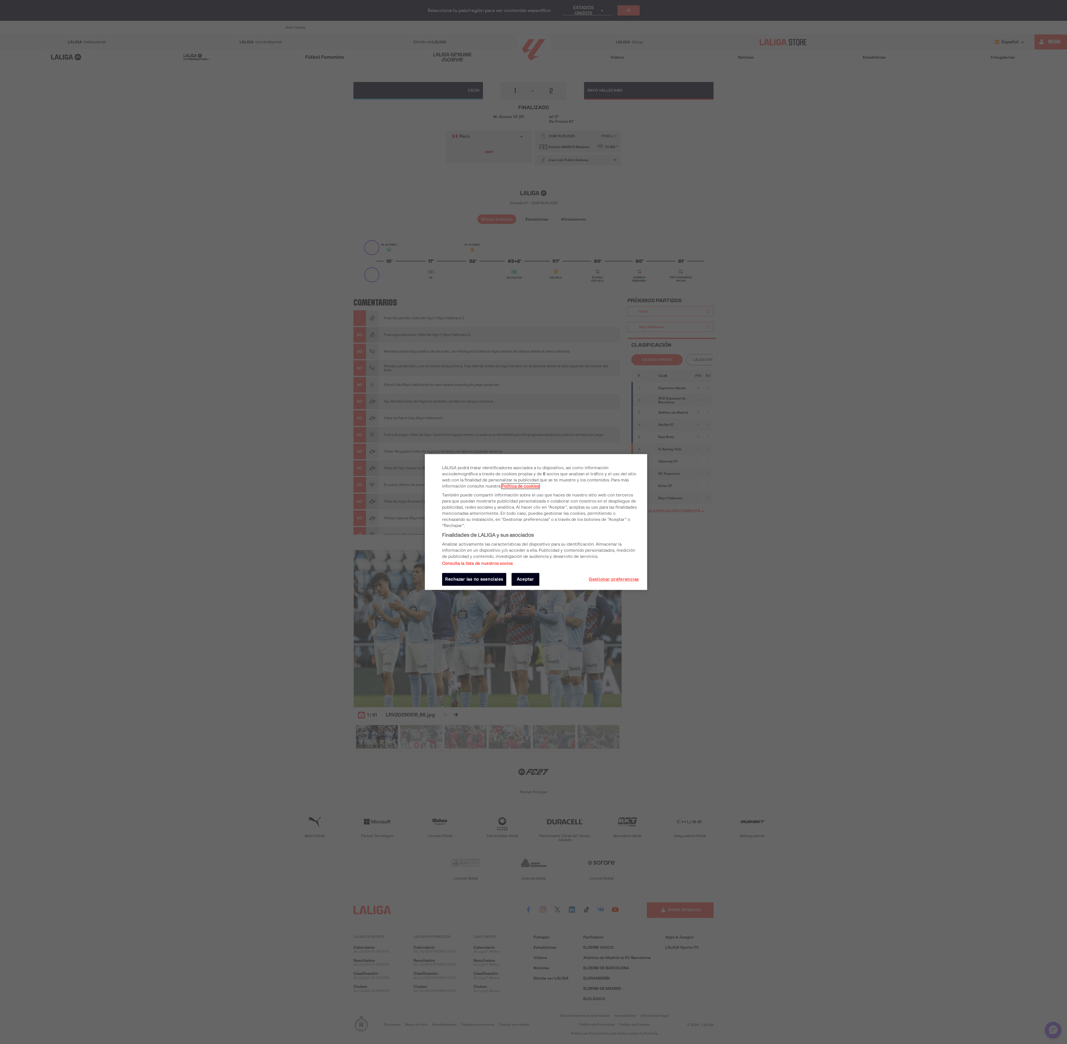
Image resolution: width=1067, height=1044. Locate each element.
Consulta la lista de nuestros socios (477, 563)
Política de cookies (520, 486)
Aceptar (525, 579)
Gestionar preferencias (614, 579)
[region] (536, 522)
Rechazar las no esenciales (474, 579)
